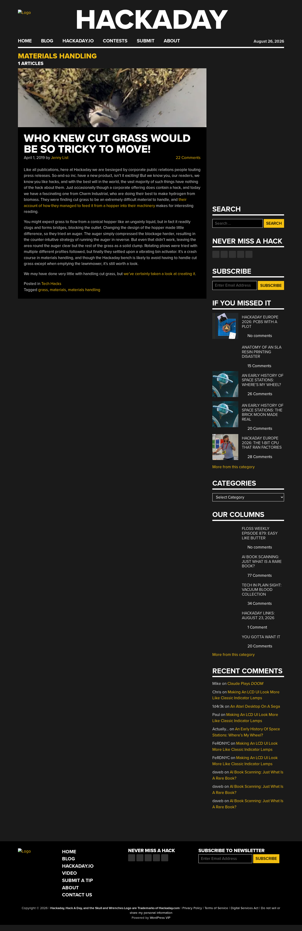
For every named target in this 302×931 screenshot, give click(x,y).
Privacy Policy (192, 908)
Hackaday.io (78, 41)
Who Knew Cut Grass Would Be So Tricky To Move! (107, 144)
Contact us (248, 254)
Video (69, 873)
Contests (115, 41)
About (172, 41)
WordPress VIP (160, 918)
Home (25, 41)
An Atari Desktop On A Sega (255, 706)
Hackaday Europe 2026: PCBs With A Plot (260, 322)
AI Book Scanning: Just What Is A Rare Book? (262, 561)
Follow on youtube (232, 254)
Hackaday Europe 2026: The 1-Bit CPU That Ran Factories (262, 443)
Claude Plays (245, 683)
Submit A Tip (77, 880)
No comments (259, 335)
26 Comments (259, 393)
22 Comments (188, 157)
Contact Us (77, 895)
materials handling (84, 289)
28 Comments (259, 456)
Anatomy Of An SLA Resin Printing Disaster (261, 352)
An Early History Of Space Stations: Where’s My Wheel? (262, 380)
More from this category (233, 466)
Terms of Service (216, 908)
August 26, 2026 (269, 41)
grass (43, 289)
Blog (47, 41)
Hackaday (151, 20)
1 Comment (257, 627)
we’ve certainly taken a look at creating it (159, 273)
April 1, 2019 (34, 157)
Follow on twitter (224, 254)
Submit (146, 41)
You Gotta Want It (261, 636)
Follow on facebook (215, 254)
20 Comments (259, 428)
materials (58, 289)
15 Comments (259, 365)
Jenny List (59, 157)
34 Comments (259, 603)
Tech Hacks (51, 283)
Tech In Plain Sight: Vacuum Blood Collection (261, 590)
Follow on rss (240, 254)
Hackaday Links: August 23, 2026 (258, 615)
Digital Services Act (244, 908)
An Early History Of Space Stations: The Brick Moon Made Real (262, 412)
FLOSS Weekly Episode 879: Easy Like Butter (260, 533)
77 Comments (259, 575)
